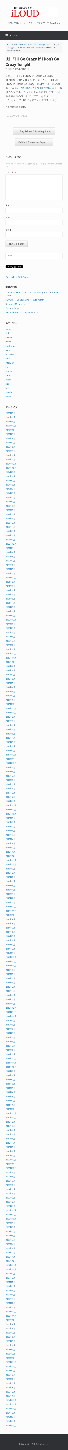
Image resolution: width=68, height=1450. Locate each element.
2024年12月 (11, 463)
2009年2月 (10, 1201)
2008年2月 (10, 1252)
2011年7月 (10, 1079)
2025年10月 (11, 430)
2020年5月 (10, 632)
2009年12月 (11, 1159)
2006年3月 (10, 1349)
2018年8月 (10, 721)
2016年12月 (11, 805)
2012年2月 (10, 1050)
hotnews (10, 354)
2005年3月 (10, 1387)
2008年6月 (10, 1235)
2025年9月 (10, 434)
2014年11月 (11, 910)
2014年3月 (10, 944)
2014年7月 (10, 927)
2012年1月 (10, 1054)
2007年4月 (10, 1294)
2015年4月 (10, 889)
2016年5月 (10, 834)
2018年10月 (11, 712)
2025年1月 (10, 459)
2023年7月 (10, 514)
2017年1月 (10, 801)
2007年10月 (11, 1269)
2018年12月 (11, 704)
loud (8, 375)
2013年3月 (10, 995)
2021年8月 (10, 586)
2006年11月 (11, 1315)
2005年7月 (10, 1379)
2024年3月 (10, 493)
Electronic (10, 345)
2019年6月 (10, 678)
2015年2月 (10, 898)
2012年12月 (11, 1007)
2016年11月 (11, 809)
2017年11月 (11, 759)
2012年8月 (10, 1024)
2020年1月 (10, 649)
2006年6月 (10, 1336)
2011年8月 (10, 1075)
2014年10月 (11, 915)
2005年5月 (10, 1383)
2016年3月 (10, 843)
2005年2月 (10, 1391)
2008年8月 (10, 1227)
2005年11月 (11, 1362)
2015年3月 (10, 894)
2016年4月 (10, 839)
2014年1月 (10, 953)
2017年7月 (10, 775)
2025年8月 (10, 438)
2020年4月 (10, 636)
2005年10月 (11, 1366)
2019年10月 (11, 661)
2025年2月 (10, 455)
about (8, 329)
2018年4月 (10, 737)
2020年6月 (10, 628)
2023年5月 (10, 522)
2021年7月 (10, 590)
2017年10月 (11, 763)
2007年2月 (10, 1303)
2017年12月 (11, 754)
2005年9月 (10, 1370)
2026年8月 (10, 413)
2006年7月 (10, 1332)
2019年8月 (10, 670)
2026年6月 (10, 417)
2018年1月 (10, 750)
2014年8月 (10, 923)
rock (8, 388)
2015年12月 (11, 855)
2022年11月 (11, 548)
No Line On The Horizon (35, 88)
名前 (8, 205)
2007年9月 (10, 1273)
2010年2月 (10, 1151)
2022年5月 (10, 569)
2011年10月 (11, 1066)
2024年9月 (10, 472)
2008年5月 (10, 1239)
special (9, 392)
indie (8, 358)
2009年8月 (10, 1176)
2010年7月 (10, 1130)
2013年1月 (10, 1003)
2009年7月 (10, 1180)
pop (7, 383)
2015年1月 (10, 902)
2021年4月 (10, 602)
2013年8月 (10, 974)
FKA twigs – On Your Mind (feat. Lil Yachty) (25, 299)
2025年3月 (10, 451)
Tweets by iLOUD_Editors (18, 277)
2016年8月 (10, 822)
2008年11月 (11, 1214)
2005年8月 (10, 1374)
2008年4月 (10, 1244)
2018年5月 (10, 733)
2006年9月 (10, 1324)
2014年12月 (11, 906)
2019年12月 (11, 653)
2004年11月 (11, 1404)
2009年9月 (10, 1172)
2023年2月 (10, 535)
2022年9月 (10, 552)
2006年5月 (10, 1341)
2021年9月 (10, 581)
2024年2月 (10, 497)
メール (9, 217)
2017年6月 (10, 780)
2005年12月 (11, 1358)
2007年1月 (10, 1307)
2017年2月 (10, 796)
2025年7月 (10, 442)
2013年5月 (10, 986)
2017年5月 (10, 784)
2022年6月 (10, 565)
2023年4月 (10, 526)
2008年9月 (10, 1223)
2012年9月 (10, 1020)
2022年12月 (11, 543)
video (8, 116)
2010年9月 (10, 1121)
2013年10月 (11, 965)
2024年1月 (10, 501)
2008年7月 (10, 1231)
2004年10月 (11, 1408)
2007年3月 (10, 1299)
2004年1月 (10, 1421)
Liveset (9, 371)
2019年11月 (11, 657)
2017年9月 (10, 767)
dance (8, 341)
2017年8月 (10, 771)
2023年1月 (10, 539)
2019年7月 (10, 674)
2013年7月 (10, 978)
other (8, 379)
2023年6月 (10, 518)
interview (10, 362)
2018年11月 (11, 708)
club (7, 333)
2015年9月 (10, 868)
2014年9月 (10, 919)
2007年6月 (10, 1286)
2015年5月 (10, 885)
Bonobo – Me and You (16, 304)
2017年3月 (10, 792)
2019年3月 (10, 691)
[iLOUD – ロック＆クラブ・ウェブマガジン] (34, 12)
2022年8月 (10, 556)
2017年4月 (10, 788)
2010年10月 (11, 1117)
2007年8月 (10, 1277)
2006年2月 (10, 1353)
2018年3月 (10, 742)
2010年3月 (10, 1147)
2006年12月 (11, 1311)
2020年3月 (10, 640)
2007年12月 (11, 1260)
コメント (11, 172)
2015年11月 (11, 860)
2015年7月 (10, 877)
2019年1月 (10, 699)
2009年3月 (10, 1197)
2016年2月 (10, 847)
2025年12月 (11, 425)
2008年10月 (11, 1218)
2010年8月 (10, 1125)
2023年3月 (10, 531)
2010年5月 (10, 1138)
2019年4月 (10, 687)
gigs (8, 350)
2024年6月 (10, 484)
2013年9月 (10, 969)
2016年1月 (10, 851)
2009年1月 (10, 1206)
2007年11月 (11, 1265)
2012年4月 (10, 1041)
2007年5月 (10, 1290)
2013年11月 (11, 961)
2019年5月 (10, 683)
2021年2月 (10, 611)
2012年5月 (10, 1037)
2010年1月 (10, 1155)
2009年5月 (10, 1189)
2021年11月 (11, 577)
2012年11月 (11, 1012)
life (7, 366)
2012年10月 (11, 1016)
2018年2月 (10, 746)
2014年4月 (10, 940)
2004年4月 (10, 1417)
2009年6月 (10, 1185)
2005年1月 (10, 1395)
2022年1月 (10, 573)
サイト (9, 229)
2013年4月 (10, 990)
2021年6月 (10, 594)
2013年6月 (10, 982)
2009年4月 (10, 1193)
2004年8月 (10, 1412)
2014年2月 (10, 948)
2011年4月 (10, 1092)
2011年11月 (11, 1062)
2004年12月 (11, 1400)
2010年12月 (11, 1109)
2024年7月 (10, 480)
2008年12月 (11, 1210)
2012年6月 (10, 1033)
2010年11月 (11, 1113)
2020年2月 (10, 645)
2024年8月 (10, 476)
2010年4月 (10, 1142)
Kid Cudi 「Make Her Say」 (34, 142)
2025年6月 (10, 446)
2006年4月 (10, 1345)
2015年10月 (11, 864)
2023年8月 (10, 510)
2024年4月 (10, 489)
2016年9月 (10, 818)
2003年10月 (11, 1425)
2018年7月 (10, 725)
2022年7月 (10, 560)
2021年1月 (10, 615)
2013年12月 (11, 957)
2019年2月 (10, 695)
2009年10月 (11, 1168)
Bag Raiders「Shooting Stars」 (34, 131)
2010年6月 (10, 1134)
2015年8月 (10, 872)
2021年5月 (10, 598)
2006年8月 (10, 1328)
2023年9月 (10, 505)
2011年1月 (10, 1104)
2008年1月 (10, 1256)
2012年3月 (10, 1045)
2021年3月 (10, 607)
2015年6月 (10, 881)
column (9, 337)
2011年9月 (10, 1071)
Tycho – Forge (12, 308)
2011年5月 (10, 1088)
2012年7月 (10, 1029)
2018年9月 (10, 716)
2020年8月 (10, 624)
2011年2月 (10, 1100)
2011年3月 (10, 1096)
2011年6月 (10, 1083)
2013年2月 (10, 999)
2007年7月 (10, 1282)
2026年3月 (10, 421)
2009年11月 (11, 1164)
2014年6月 (10, 931)
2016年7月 (10, 826)
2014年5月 (10, 936)
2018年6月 (10, 729)
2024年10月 (11, 467)
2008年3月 (10, 1248)
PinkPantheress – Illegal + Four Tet (22, 312)
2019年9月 (10, 666)
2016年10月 (11, 813)
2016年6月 (10, 830)
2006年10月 (11, 1320)
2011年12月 (11, 1058)
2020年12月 (11, 619)
